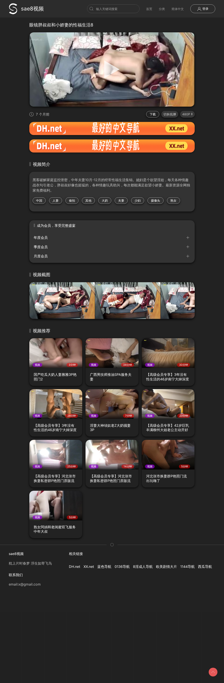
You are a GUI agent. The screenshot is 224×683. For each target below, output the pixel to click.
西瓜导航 (205, 566)
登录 (204, 8)
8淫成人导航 (143, 566)
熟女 (173, 200)
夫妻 (121, 200)
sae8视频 (32, 8)
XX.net (89, 566)
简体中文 (178, 9)
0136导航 (122, 566)
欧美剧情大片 (166, 566)
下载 (153, 114)
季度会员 (41, 247)
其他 (88, 200)
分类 (162, 9)
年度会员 (41, 237)
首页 (149, 9)
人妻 (55, 200)
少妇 (138, 200)
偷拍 (72, 200)
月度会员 (41, 256)
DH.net (74, 566)
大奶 (105, 200)
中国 (39, 200)
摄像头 (155, 200)
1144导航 (187, 566)
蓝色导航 (104, 566)
